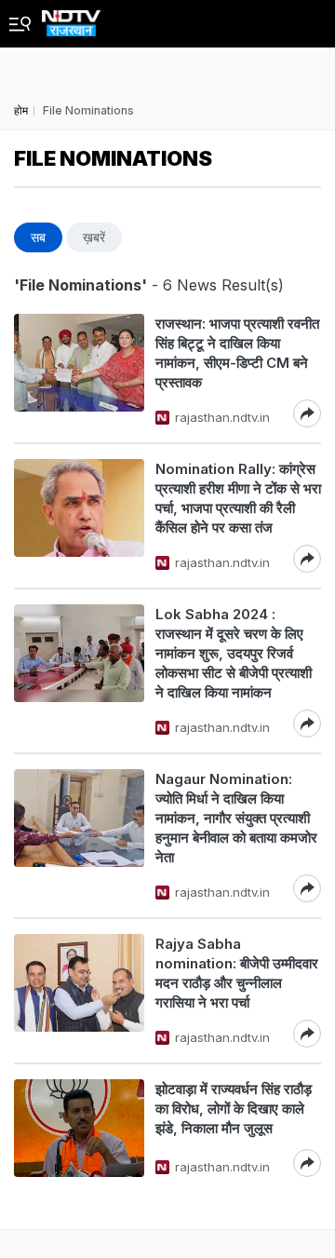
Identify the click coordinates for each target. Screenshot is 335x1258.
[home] (71, 18)
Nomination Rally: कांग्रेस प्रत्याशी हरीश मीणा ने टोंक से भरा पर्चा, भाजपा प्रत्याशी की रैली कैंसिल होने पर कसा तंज (238, 498)
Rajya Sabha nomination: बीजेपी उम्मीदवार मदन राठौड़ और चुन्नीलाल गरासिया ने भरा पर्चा (236, 973)
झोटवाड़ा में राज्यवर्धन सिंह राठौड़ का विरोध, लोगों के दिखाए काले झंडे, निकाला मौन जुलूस (233, 1108)
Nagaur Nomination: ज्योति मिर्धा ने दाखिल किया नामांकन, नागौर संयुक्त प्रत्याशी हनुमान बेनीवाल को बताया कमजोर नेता (236, 818)
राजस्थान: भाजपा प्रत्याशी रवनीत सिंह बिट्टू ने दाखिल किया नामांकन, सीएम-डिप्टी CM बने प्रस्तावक (237, 353)
